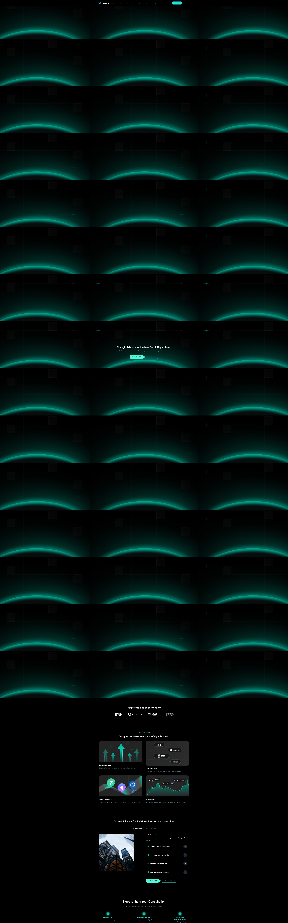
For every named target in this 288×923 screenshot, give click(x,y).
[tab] (137, 828)
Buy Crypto (177, 3)
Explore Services (151, 357)
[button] (112, 3)
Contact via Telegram (169, 880)
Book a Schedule (136, 357)
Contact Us (153, 3)
